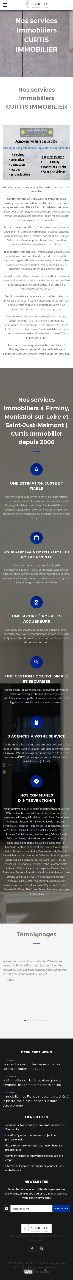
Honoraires (20, 1267)
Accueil (30, 58)
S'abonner (61, 1208)
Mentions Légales (54, 1263)
